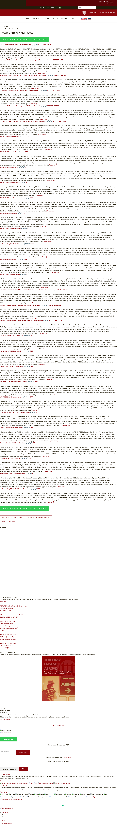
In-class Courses (7, 823)
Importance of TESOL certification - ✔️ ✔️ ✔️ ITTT (16, 351)
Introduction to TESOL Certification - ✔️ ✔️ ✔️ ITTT (17, 366)
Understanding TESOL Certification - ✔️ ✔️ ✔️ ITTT (17, 244)
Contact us (74, 18)
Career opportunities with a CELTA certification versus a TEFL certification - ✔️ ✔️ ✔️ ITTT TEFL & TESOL (34, 290)
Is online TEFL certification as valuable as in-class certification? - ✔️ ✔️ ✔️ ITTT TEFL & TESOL (30, 305)
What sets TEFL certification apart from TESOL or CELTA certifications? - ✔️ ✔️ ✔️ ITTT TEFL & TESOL (33, 75)
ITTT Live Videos (58, 726)
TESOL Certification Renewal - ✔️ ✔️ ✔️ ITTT (15, 274)
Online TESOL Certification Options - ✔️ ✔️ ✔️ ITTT (17, 427)
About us (5, 812)
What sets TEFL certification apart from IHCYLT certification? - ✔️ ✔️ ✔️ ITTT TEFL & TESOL (30, 90)
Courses (46, 18)
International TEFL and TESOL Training (101, 12)
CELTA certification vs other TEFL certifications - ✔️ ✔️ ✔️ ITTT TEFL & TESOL (25, 44)
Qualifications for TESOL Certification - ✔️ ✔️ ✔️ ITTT (17, 443)
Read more (3, 781)
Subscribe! (23, 752)
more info (3, 601)
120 (1, 650)
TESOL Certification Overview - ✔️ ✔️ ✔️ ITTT (15, 228)
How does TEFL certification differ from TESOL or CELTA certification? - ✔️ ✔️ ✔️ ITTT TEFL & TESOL (33, 121)
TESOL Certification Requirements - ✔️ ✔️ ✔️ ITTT (16, 198)
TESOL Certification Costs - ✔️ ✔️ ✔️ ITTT (14, 213)
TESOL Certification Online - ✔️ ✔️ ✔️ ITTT (14, 167)
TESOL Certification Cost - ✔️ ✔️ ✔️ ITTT (13, 259)
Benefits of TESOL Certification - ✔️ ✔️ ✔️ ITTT (15, 458)
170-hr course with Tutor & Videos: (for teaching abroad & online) (8, 637)
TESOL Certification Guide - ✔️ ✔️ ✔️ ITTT (14, 152)
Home (28, 18)
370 (1, 619)
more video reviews (6, 719)
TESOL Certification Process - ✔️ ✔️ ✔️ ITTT (14, 136)
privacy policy (67, 757)
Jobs (52, 18)
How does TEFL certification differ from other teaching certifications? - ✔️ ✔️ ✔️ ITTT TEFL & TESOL (32, 60)
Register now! (8, 739)
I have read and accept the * (59, 757)
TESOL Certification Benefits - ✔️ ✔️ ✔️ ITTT (14, 182)
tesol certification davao (38, 518)
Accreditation (62, 18)
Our (5, 774)
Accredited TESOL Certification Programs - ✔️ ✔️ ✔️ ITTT (19, 381)
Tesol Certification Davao (13, 29)
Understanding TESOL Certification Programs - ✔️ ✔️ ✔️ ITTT (20, 489)
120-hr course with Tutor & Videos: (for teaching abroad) (8, 646)
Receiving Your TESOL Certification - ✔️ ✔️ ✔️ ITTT (17, 335)
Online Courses (106, 2)
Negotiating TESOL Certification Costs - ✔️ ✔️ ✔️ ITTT (17, 473)
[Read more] (38, 58)
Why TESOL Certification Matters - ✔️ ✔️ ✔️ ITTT (16, 397)
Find (24, 769)
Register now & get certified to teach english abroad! (24, 39)
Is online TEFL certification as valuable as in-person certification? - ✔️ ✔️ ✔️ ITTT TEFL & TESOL (31, 320)
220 (1, 632)
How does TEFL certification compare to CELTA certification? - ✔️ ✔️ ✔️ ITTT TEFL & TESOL (30, 106)
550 (1, 612)
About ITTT (36, 18)
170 (1, 641)
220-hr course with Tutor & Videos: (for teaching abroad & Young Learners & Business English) (9, 626)
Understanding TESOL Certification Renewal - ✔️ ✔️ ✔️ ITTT (20, 412)
